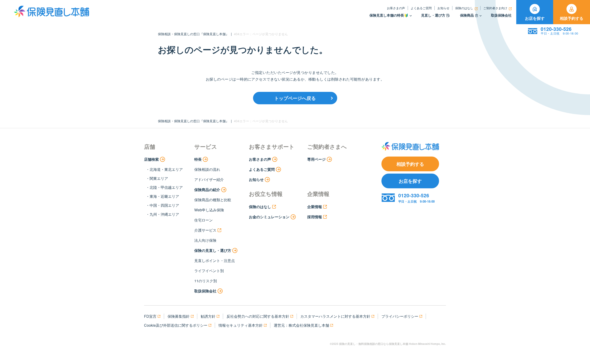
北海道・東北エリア (166, 169)
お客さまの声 (396, 8)
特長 (198, 159)
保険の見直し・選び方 (212, 250)
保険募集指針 (179, 316)
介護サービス (205, 230)
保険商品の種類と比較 (212, 199)
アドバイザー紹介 (209, 179)
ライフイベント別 (209, 270)
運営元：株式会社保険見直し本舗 (301, 325)
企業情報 (314, 206)
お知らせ (443, 8)
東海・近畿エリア (164, 196)
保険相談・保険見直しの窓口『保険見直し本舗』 (193, 34)
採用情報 (314, 216)
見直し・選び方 (433, 15)
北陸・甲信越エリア (166, 187)
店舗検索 (151, 159)
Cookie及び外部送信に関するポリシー (175, 325)
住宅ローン (203, 220)
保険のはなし (464, 8)
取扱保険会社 (501, 15)
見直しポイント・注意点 (214, 260)
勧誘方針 (208, 316)
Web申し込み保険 (209, 209)
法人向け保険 (205, 240)
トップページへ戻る (295, 98)
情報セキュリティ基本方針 (240, 325)
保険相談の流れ (207, 169)
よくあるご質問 (421, 8)
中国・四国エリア (164, 205)
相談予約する (571, 18)
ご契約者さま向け (495, 8)
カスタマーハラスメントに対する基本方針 (335, 316)
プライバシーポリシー (399, 316)
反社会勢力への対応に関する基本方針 (258, 316)
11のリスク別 (205, 280)
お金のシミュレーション (269, 216)
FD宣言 (150, 316)
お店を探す (535, 18)
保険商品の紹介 (207, 189)
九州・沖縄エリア (164, 214)
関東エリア (159, 178)
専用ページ (316, 159)
